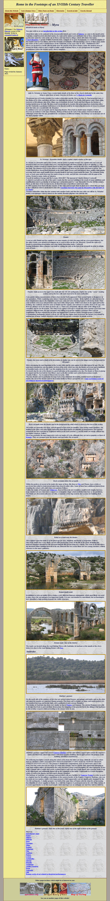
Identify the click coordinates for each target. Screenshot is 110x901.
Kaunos (29, 437)
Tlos (79, 484)
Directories (60, 11)
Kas (61, 648)
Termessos (30, 864)
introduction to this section (53, 31)
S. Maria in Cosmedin (84, 95)
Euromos (29, 843)
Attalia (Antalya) (32, 866)
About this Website (11, 11)
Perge (28, 868)
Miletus (28, 837)
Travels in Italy (72, 11)
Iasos (28, 841)
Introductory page (32, 834)
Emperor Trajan (87, 775)
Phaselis (29, 862)
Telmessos (53, 490)
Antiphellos (30, 859)
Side (27, 872)
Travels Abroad (86, 11)
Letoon (28, 857)
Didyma (29, 839)
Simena (28, 861)
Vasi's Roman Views (28, 11)
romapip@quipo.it (11, 35)
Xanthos (29, 853)
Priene (28, 836)
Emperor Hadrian (59, 753)
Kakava (81, 34)
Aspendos (29, 870)
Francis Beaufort (32, 40)
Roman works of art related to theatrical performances (46, 874)
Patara (69, 705)
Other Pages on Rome (46, 11)
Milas (28, 845)
